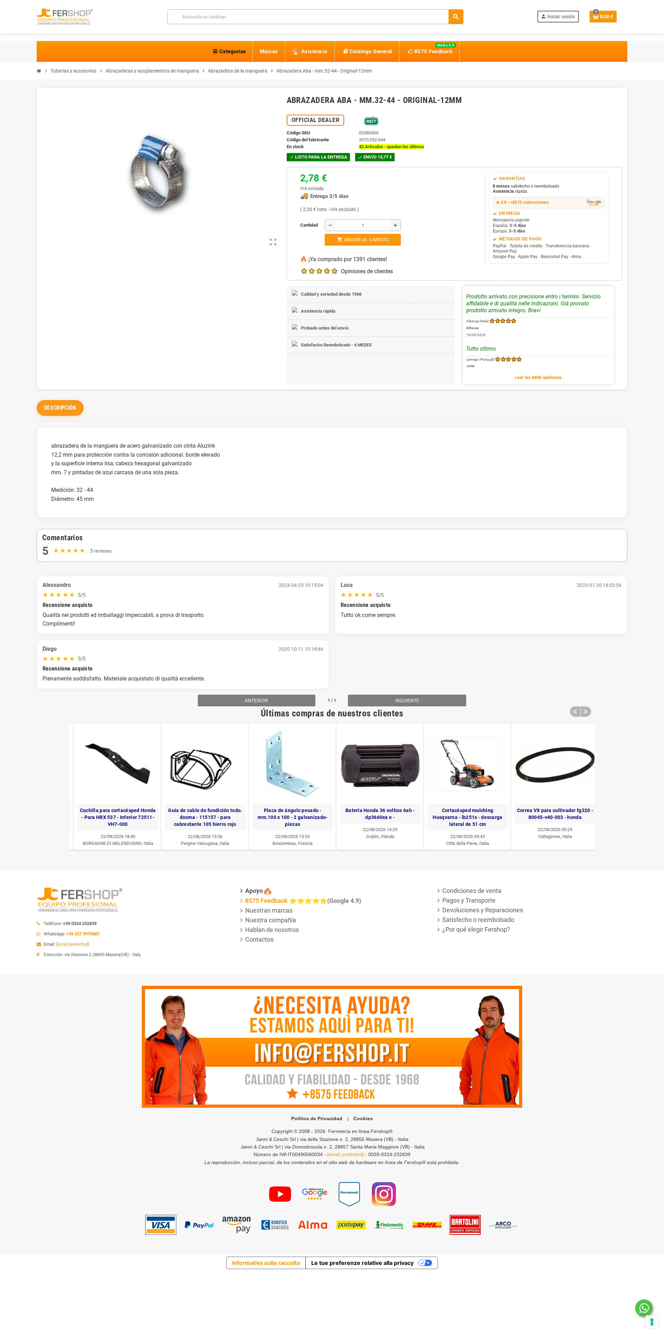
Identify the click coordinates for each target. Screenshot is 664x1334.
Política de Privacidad (316, 1118)
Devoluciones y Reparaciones (482, 910)
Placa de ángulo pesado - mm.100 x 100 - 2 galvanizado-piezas (288, 817)
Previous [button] (575, 711)
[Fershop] (65, 16)
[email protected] (72, 944)
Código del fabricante (308, 139)
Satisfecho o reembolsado (478, 919)
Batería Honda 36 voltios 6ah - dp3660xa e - (375, 814)
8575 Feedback (266, 900)
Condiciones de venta (471, 890)
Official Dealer (316, 120)
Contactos (259, 939)
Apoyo (254, 890)
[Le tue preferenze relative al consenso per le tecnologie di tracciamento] (651, 1321)
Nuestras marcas (269, 910)
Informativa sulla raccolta (266, 1262)
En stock (295, 146)
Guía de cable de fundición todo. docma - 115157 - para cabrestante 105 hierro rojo (201, 817)
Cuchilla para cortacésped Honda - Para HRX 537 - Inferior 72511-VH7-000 (113, 817)
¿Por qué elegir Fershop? (476, 929)
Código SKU (298, 132)
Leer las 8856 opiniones (538, 377)
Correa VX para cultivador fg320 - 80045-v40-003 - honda (551, 814)
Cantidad (302, 225)
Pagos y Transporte (469, 900)
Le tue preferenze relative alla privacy (362, 1262)
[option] (113, 787)
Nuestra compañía (270, 920)
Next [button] (586, 711)
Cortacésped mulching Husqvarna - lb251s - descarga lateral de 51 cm (463, 817)
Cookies (363, 1118)
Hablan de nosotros (272, 929)
